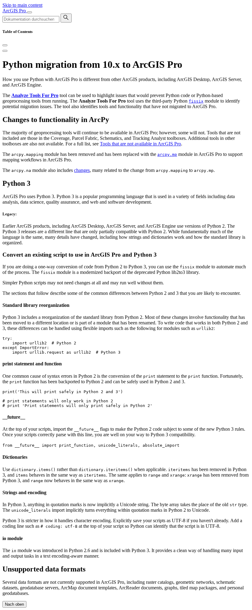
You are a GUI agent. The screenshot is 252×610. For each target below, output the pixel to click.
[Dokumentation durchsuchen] (66, 18)
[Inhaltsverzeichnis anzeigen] (4, 51)
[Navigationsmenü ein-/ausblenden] (29, 12)
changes (82, 170)
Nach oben (14, 604)
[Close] (4, 45)
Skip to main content (22, 5)
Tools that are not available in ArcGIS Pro (140, 143)
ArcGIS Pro (14, 10)
